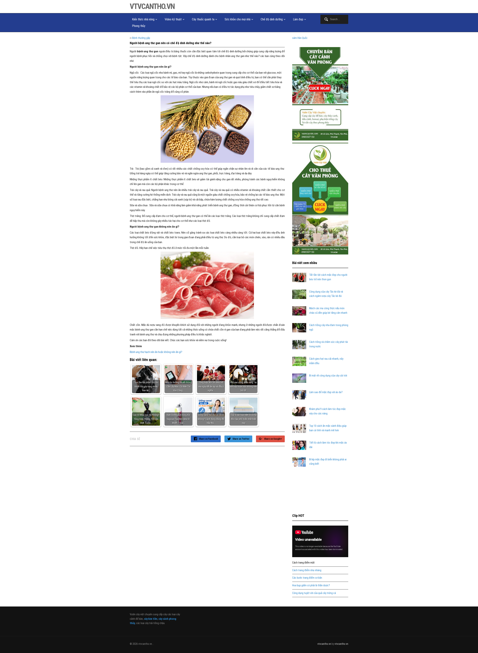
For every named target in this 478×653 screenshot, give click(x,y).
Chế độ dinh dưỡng (272, 19)
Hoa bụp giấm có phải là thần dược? (311, 585)
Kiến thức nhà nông (143, 19)
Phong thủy (138, 26)
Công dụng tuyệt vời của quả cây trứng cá (314, 593)
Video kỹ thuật (173, 19)
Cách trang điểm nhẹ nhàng (306, 570)
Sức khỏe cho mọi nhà (237, 19)
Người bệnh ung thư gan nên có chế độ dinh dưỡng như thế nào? (170, 43)
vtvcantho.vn (152, 6)
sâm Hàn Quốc (300, 37)
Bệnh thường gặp (141, 37)
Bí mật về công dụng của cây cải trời (328, 375)
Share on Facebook (208, 439)
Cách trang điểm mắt (303, 562)
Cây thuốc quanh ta (203, 19)
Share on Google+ (273, 439)
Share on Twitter (240, 439)
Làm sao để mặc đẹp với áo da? (326, 392)
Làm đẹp (298, 19)
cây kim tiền (150, 618)
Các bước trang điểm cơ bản (307, 577)
